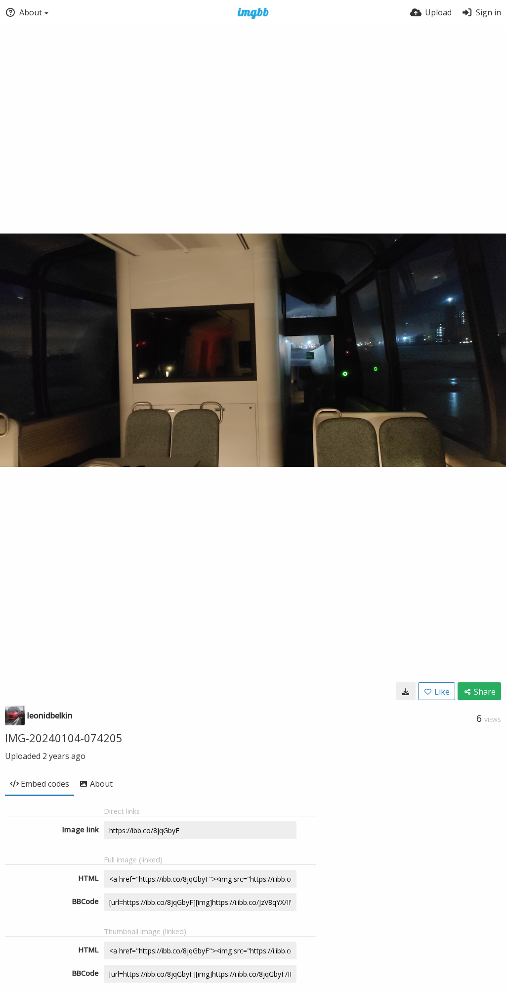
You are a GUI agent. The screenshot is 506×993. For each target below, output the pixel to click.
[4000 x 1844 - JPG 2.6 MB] (406, 691)
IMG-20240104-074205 (64, 737)
